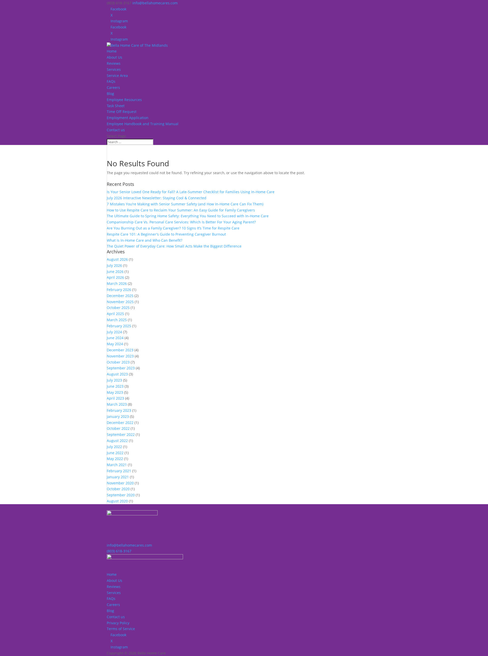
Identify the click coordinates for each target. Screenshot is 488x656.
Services (114, 69)
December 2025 (120, 295)
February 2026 (119, 289)
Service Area (117, 75)
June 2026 (115, 271)
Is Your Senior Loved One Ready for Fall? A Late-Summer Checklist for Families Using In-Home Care (190, 191)
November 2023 (120, 356)
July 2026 (114, 265)
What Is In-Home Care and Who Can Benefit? (144, 240)
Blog (110, 93)
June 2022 (115, 452)
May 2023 (115, 392)
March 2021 (117, 464)
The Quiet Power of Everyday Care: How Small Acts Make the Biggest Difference (174, 246)
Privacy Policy (118, 622)
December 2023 (120, 350)
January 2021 (118, 476)
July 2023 (114, 380)
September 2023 (121, 368)
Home (112, 51)
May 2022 (115, 458)
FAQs (111, 81)
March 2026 (117, 283)
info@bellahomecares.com (129, 545)
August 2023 (117, 374)
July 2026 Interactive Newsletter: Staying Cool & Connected (156, 197)
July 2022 (114, 446)
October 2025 (118, 307)
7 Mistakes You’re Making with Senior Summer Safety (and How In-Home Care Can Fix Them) (185, 204)
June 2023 (115, 386)
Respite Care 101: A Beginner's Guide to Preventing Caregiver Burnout (166, 234)
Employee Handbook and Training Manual (142, 123)
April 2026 (115, 277)
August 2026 (117, 259)
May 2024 (115, 343)
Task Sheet (116, 105)
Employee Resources (124, 99)
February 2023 (119, 410)
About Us (114, 57)
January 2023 (118, 416)
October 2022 (118, 428)
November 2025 (120, 301)
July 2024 (114, 332)
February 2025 (119, 325)
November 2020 (120, 483)
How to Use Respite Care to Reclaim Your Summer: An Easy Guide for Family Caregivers (181, 210)
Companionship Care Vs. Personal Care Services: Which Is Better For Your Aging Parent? (181, 222)
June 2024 (115, 337)
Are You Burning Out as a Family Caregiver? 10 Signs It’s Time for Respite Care (173, 228)
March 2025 (117, 319)
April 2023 (115, 398)
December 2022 (120, 422)
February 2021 (119, 470)
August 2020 (117, 501)
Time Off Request (121, 111)
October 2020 (118, 488)
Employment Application (127, 117)
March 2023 (117, 404)
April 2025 (115, 313)
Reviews (113, 63)
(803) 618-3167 (119, 551)
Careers (113, 87)
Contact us (116, 129)
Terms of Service (121, 628)
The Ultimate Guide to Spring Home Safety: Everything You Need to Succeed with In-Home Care (188, 216)
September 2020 (121, 495)
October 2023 (118, 362)
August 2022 (117, 440)
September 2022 (121, 434)
